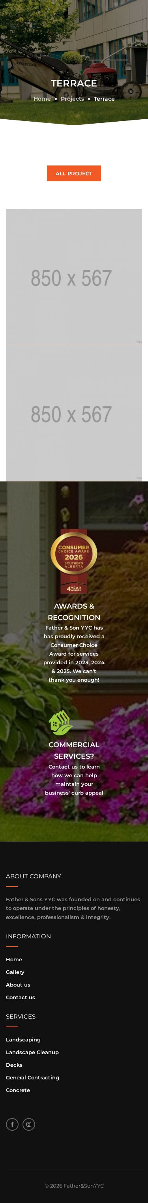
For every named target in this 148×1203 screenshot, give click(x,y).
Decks (14, 1065)
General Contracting (32, 1077)
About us (18, 984)
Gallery (15, 972)
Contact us (20, 997)
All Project (74, 173)
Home (14, 959)
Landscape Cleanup (32, 1052)
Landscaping (23, 1039)
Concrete (18, 1090)
